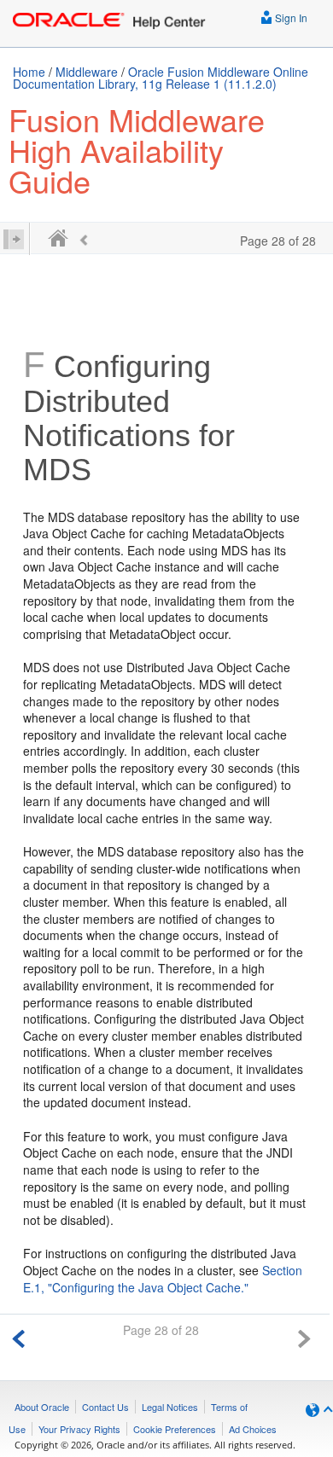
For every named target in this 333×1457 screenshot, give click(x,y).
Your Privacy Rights (79, 1429)
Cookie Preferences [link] (174, 1429)
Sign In (289, 17)
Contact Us (105, 1406)
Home (29, 71)
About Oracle (42, 1406)
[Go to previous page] (18, 1336)
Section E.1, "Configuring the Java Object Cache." (162, 1279)
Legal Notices (170, 1406)
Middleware (87, 71)
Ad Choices (253, 1429)
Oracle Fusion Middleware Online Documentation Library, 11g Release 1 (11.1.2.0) (160, 77)
